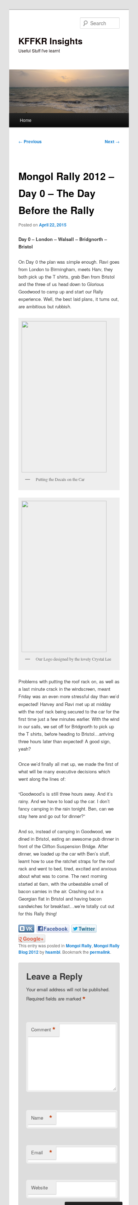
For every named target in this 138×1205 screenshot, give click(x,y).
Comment (43, 1029)
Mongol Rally (79, 945)
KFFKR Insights (50, 41)
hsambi (52, 952)
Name (41, 1117)
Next (112, 141)
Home (25, 120)
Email (41, 1152)
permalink (100, 952)
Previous (30, 141)
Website (39, 1187)
